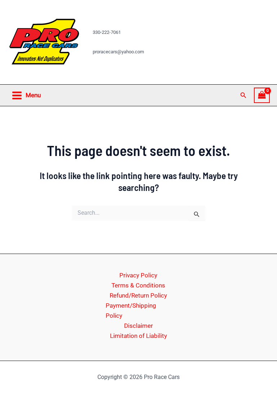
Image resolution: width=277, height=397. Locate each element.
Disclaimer (138, 325)
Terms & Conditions (138, 285)
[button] (243, 95)
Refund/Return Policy (138, 295)
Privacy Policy (138, 275)
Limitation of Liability (138, 335)
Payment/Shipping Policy (131, 310)
